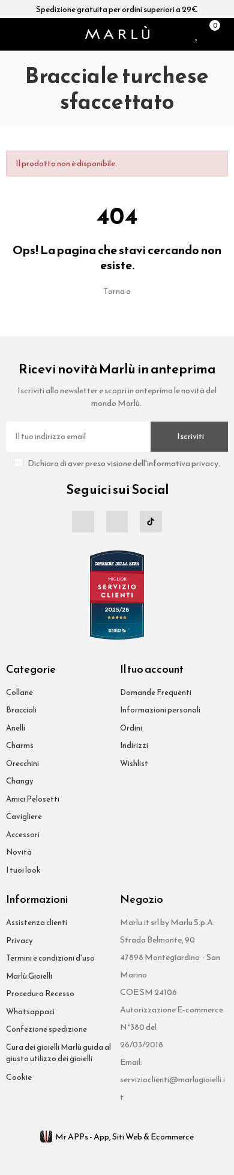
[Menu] (11, 34)
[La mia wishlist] (197, 34)
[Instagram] (117, 521)
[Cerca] (26, 34)
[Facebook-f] (83, 521)
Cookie (19, 1077)
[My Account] (225, 34)
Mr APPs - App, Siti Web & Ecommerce (124, 1136)
